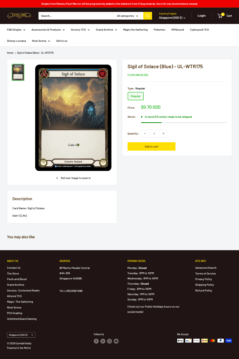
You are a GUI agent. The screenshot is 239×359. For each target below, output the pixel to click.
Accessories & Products (46, 29)
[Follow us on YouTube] (116, 341)
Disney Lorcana (16, 40)
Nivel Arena (39, 40)
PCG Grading (14, 313)
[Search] (147, 16)
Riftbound (177, 29)
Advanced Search (206, 267)
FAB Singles (14, 29)
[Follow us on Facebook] (96, 341)
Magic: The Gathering (20, 301)
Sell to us (61, 40)
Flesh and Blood (138, 74)
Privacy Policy (203, 279)
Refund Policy (203, 290)
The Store (13, 273)
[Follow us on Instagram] (109, 341)
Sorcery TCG (78, 29)
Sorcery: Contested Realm (23, 290)
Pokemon (159, 29)
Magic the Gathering (135, 29)
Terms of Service (205, 273)
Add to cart (151, 146)
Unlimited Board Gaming (22, 318)
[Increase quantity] (163, 133)
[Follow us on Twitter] (102, 341)
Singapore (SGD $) (18, 334)
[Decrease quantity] (145, 133)
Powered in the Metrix (19, 347)
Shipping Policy (204, 284)
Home (10, 52)
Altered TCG (14, 296)
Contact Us (13, 267)
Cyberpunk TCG (199, 29)
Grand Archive (104, 29)
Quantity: (133, 133)
